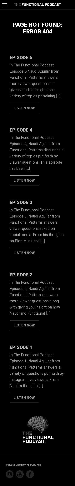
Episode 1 (21, 347)
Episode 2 (21, 275)
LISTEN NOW (24, 108)
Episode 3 (21, 202)
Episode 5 (21, 57)
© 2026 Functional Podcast (23, 465)
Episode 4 (21, 130)
